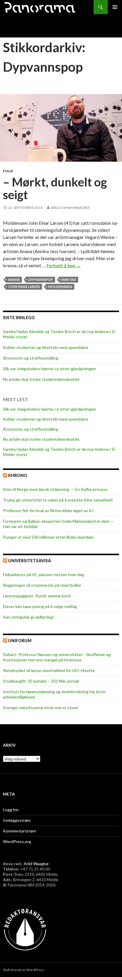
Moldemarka (60, 286)
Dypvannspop (40, 279)
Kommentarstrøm (19, 830)
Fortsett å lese (63, 265)
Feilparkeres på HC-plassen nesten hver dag (43, 574)
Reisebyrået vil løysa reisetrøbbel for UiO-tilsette (49, 670)
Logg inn (11, 809)
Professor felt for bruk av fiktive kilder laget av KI (48, 510)
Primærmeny (115, 7)
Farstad (68, 279)
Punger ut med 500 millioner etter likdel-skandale (48, 537)
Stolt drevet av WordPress (23, 970)
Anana (14, 279)
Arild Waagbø (36, 863)
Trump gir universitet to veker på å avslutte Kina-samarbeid (58, 499)
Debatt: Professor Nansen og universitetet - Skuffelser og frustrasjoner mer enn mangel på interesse (57, 657)
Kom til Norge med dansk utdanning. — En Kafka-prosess (55, 489)
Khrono (17, 475)
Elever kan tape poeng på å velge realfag (40, 606)
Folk (8, 171)
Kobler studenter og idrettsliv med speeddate (45, 347)
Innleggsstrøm (16, 820)
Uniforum (19, 640)
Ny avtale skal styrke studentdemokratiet (41, 379)
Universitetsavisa (29, 560)
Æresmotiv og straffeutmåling (30, 357)
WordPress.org (17, 841)
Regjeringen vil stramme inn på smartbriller (42, 585)
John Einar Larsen (24, 286)
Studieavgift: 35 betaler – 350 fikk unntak (41, 680)
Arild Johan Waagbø (70, 207)
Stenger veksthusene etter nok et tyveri (40, 707)
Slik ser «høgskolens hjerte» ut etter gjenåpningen (49, 368)
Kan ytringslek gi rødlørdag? (29, 616)
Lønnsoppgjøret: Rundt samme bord (36, 595)
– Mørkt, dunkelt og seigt (55, 188)
